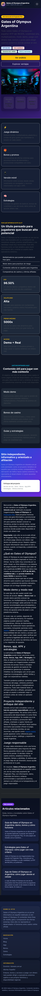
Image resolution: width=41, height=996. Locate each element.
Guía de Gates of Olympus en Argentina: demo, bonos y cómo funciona (20, 825)
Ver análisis (20, 58)
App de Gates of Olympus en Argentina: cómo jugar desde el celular (20, 874)
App (4, 945)
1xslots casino (30, 731)
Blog (5, 942)
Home (5, 938)
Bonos (5, 948)
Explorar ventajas (20, 64)
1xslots (6, 630)
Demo (5, 951)
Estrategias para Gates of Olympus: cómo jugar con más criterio (19, 849)
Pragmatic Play (9, 515)
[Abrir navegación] (37, 4)
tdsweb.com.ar (16, 966)
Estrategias (7, 955)
